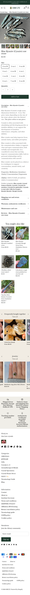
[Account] (24, 8)
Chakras (3, 178)
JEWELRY (4, 459)
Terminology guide (8, 512)
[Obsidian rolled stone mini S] (7, 261)
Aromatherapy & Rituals (9, 468)
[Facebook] (5, 447)
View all (15, 317)
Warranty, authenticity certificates (13, 204)
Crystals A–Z (5, 465)
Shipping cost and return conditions (10, 198)
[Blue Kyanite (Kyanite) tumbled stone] (7, 233)
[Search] (5, 8)
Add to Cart (15, 97)
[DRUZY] (15, 8)
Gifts (3, 462)
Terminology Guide (8, 479)
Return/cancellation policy (10, 509)
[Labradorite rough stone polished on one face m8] (22, 261)
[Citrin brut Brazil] (14, 330)
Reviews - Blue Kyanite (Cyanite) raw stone (13, 214)
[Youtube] (11, 447)
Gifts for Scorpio (15, 189)
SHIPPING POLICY (8, 504)
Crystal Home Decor (8, 473)
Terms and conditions (8, 501)
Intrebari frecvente (7, 498)
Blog (2, 482)
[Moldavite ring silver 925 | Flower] (14, 372)
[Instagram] (8, 447)
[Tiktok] (14, 447)
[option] (15, 28)
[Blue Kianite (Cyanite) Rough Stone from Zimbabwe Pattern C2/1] (22, 233)
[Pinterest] (17, 447)
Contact (4, 492)
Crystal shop (3, 12)
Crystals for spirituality (15, 187)
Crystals (14, 185)
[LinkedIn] (20, 447)
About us (4, 495)
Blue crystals (18, 183)
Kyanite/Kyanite (6, 191)
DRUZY (8, 589)
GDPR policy (5, 515)
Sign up (6, 539)
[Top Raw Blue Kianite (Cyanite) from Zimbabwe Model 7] (7, 286)
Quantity (4, 86)
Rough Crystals (17, 191)
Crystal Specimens (7, 471)
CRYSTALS (5, 456)
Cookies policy (6, 518)
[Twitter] (2, 447)
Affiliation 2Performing (9, 506)
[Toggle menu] (2, 8)
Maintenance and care (9, 208)
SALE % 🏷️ (4, 476)
